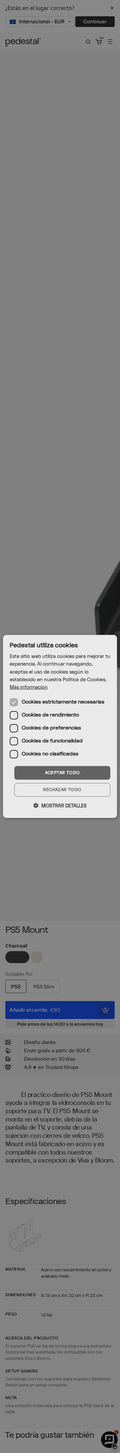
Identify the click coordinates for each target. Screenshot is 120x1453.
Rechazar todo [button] (62, 789)
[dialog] (60, 726)
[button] (60, 806)
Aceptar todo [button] (62, 772)
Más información (29, 687)
